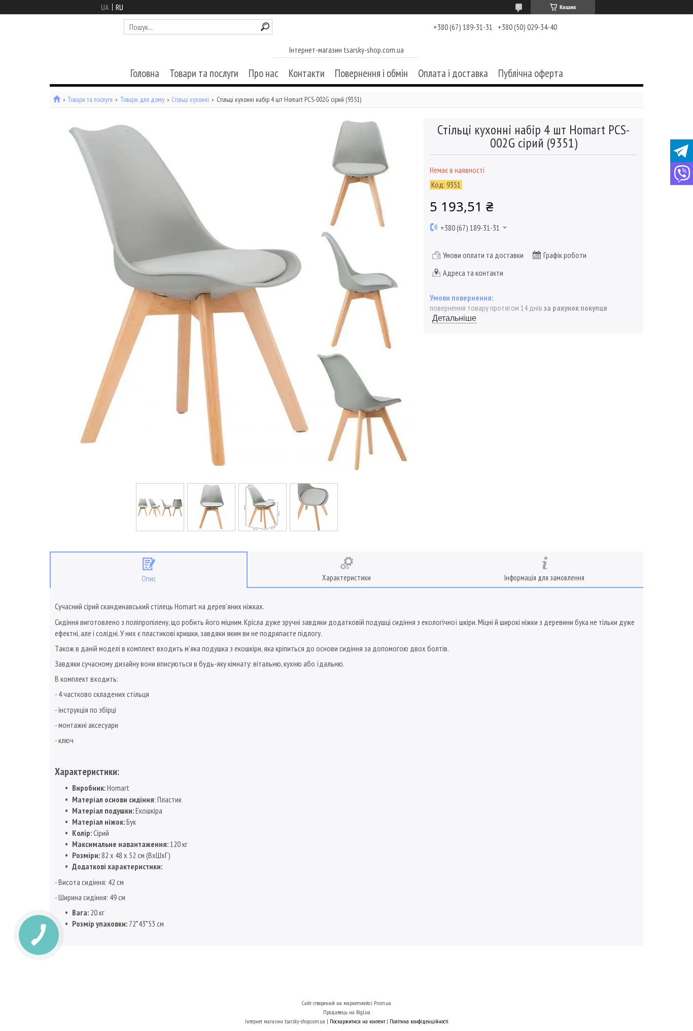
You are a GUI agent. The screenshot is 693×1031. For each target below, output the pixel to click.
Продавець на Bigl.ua (346, 1012)
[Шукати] (265, 26)
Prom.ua (382, 1003)
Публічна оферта (530, 73)
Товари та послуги (203, 73)
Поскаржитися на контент (357, 1021)
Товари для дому (142, 99)
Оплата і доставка (453, 73)
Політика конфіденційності (419, 1021)
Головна (144, 73)
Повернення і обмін (371, 73)
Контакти (307, 73)
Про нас (264, 73)
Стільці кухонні (190, 99)
